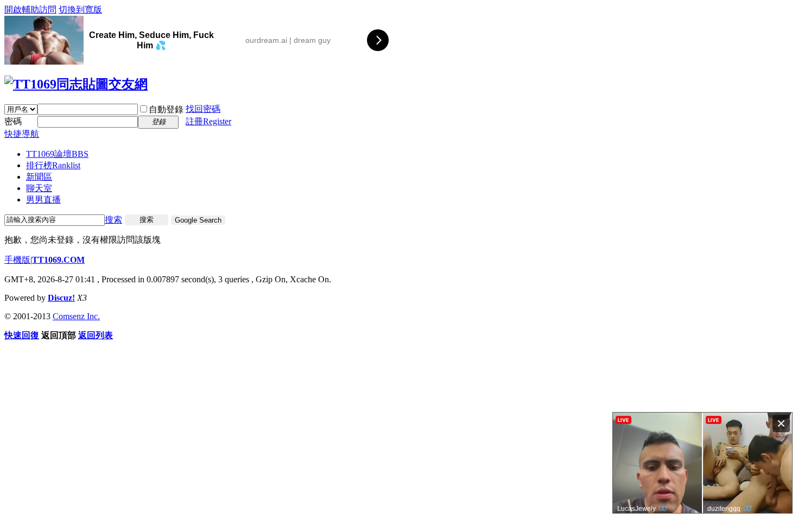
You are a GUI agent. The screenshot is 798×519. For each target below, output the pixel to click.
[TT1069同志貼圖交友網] (76, 84)
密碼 (13, 121)
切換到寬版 (80, 9)
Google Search (198, 220)
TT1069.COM (58, 259)
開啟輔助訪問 (30, 9)
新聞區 (39, 176)
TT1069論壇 (57, 154)
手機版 (17, 259)
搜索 (113, 219)
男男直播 (43, 199)
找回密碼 (203, 108)
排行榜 (53, 165)
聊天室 (39, 188)
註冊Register (208, 121)
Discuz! (61, 297)
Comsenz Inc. (76, 316)
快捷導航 (21, 133)
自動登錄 (166, 109)
